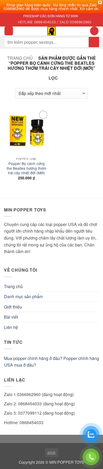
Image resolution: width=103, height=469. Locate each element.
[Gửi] (94, 42)
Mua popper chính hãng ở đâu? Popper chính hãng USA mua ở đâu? (51, 361)
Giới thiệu (13, 307)
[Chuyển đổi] (96, 296)
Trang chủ (20, 58)
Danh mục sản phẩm (23, 296)
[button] (8, 31)
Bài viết (11, 317)
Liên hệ (11, 327)
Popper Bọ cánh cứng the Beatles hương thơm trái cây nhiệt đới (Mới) (26, 168)
